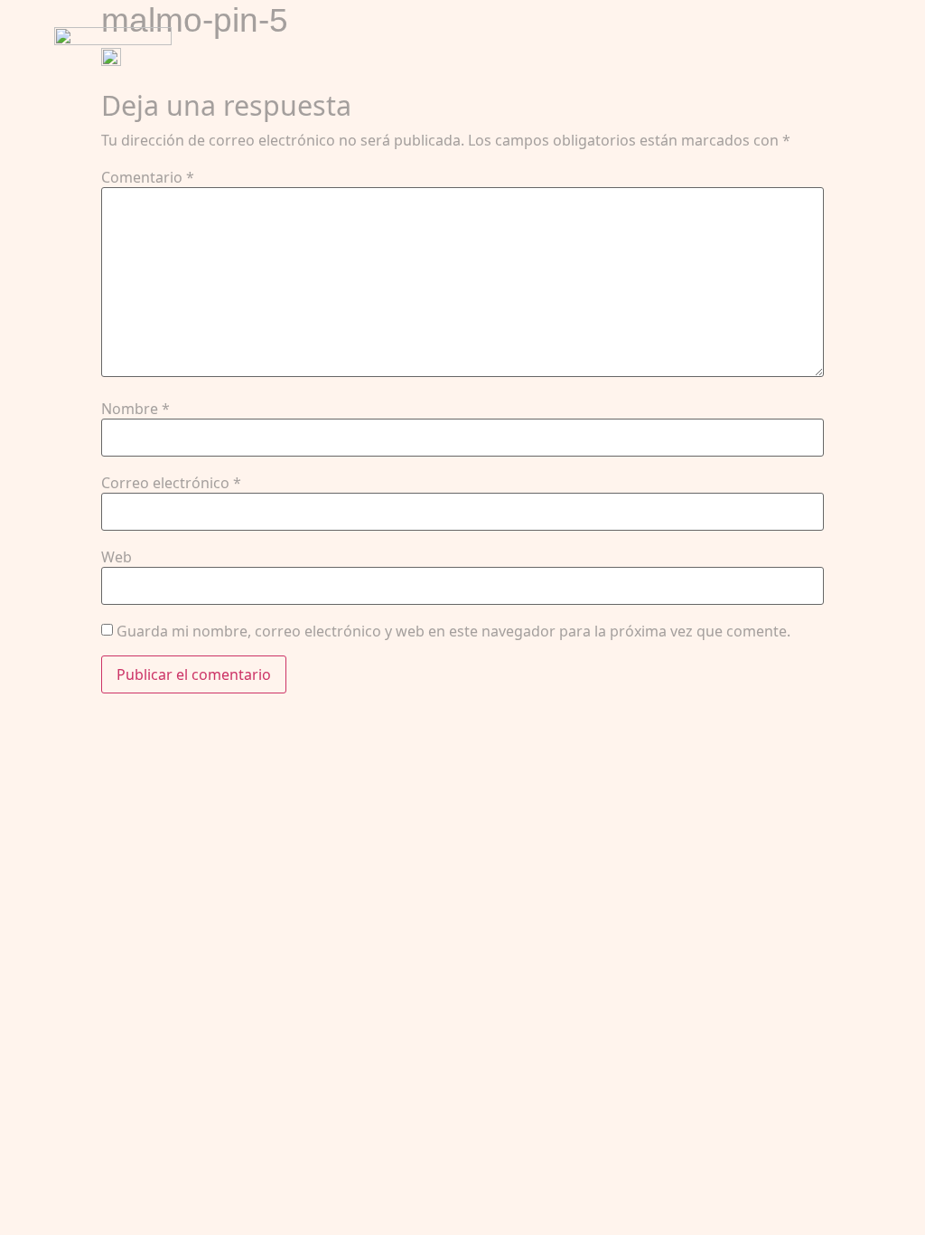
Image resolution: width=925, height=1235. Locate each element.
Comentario (147, 177)
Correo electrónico (171, 483)
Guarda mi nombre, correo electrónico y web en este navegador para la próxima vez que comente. (453, 631)
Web (116, 557)
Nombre (135, 408)
